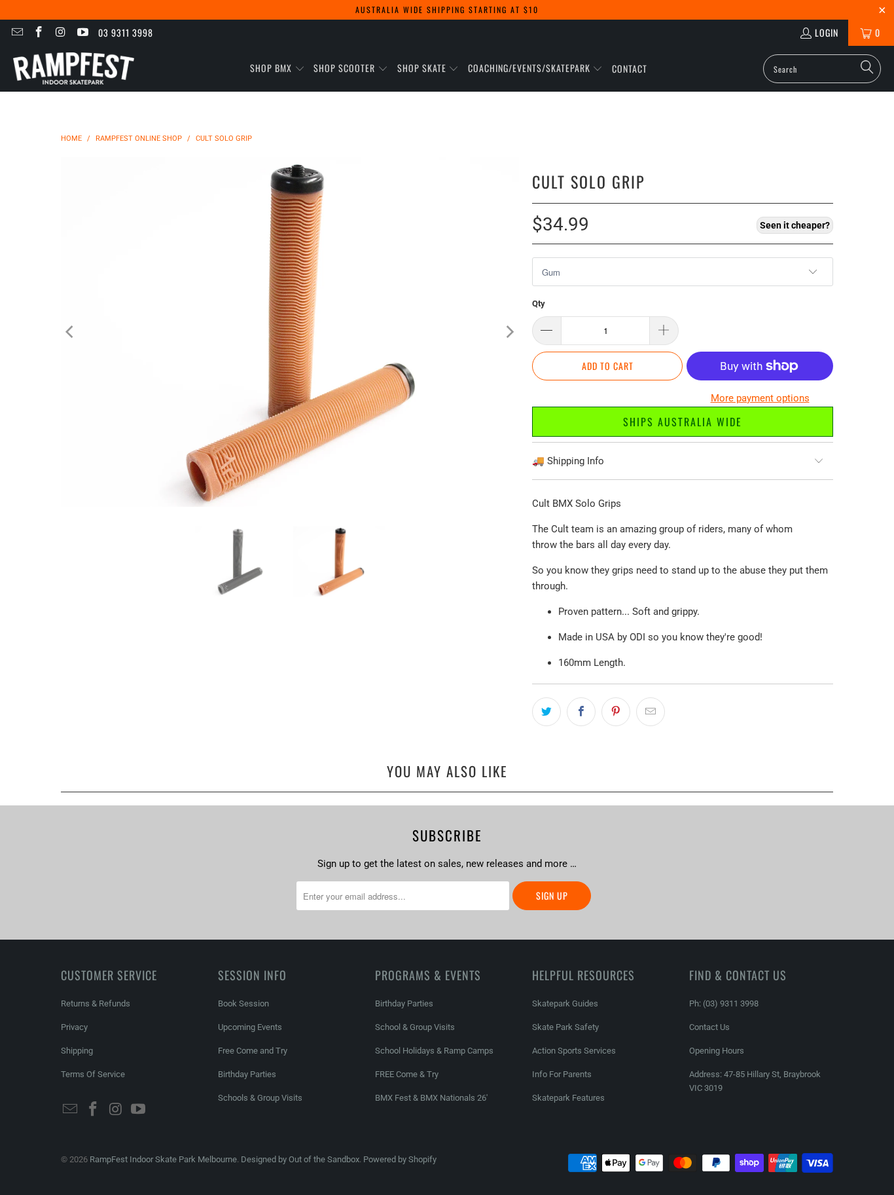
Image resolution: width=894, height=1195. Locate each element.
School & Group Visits (415, 1027)
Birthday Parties (247, 1074)
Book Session (243, 1003)
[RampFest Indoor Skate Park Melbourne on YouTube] (82, 32)
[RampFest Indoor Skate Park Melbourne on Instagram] (60, 32)
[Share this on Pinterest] (615, 711)
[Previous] (70, 332)
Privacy (74, 1027)
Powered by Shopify (400, 1159)
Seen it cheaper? (795, 225)
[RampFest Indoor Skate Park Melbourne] (73, 68)
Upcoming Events (250, 1027)
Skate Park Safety (565, 1027)
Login (826, 32)
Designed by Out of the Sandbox (300, 1159)
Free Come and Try (252, 1051)
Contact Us (709, 1027)
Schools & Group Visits (260, 1098)
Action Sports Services (574, 1051)
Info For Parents (562, 1074)
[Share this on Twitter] (546, 711)
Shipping (77, 1051)
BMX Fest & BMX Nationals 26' (431, 1098)
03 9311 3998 (125, 32)
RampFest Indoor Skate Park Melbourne (163, 1159)
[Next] (509, 332)
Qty (538, 303)
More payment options (760, 398)
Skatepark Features (568, 1098)
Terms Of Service (93, 1074)
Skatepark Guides (565, 1003)
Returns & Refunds (95, 1003)
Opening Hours (716, 1051)
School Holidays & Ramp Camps (434, 1051)
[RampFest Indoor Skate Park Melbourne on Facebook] (38, 32)
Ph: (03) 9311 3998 (724, 1003)
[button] (277, 68)
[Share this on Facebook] (581, 711)
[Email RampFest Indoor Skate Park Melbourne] (16, 32)
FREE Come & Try (406, 1074)
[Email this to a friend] (650, 711)
